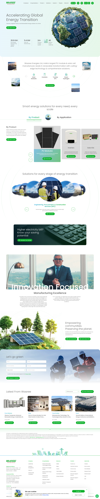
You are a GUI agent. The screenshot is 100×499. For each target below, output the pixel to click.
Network (66, 3)
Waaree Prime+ (87, 471)
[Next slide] (74, 76)
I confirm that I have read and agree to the (19, 374)
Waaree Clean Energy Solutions (46, 472)
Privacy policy (73, 471)
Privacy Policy (28, 374)
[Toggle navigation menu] (92, 3)
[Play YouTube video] (50, 271)
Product (42, 3)
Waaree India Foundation (31, 473)
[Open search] (81, 3)
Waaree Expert (87, 473)
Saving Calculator (60, 476)
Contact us (72, 463)
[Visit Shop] (78, 3)
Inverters (44, 77)
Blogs (57, 466)
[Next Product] (30, 160)
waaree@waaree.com (40, 437)
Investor (55, 3)
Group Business (34, 3)
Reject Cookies (78, 495)
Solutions (48, 3)
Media (57, 463)
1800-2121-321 (32, 437)
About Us (30, 470)
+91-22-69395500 (15, 482)
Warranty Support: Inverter (74, 474)
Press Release (87, 468)
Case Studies (59, 471)
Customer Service (74, 466)
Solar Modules (34, 78)
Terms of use (73, 468)
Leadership (30, 463)
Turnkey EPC (55, 78)
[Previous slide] (26, 76)
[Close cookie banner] (86, 489)
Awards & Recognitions (31, 467)
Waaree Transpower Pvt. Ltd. (46, 482)
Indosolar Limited (45, 479)
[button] (11, 27)
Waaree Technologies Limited (46, 468)
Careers (86, 463)
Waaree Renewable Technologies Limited (46, 464)
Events (57, 468)
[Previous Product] (30, 154)
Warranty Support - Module (74, 478)
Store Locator (87, 466)
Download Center (60, 473)
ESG (85, 478)
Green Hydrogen (66, 78)
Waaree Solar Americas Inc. (45, 476)
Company (25, 3)
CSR (85, 476)
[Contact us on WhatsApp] (97, 496)
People (60, 3)
